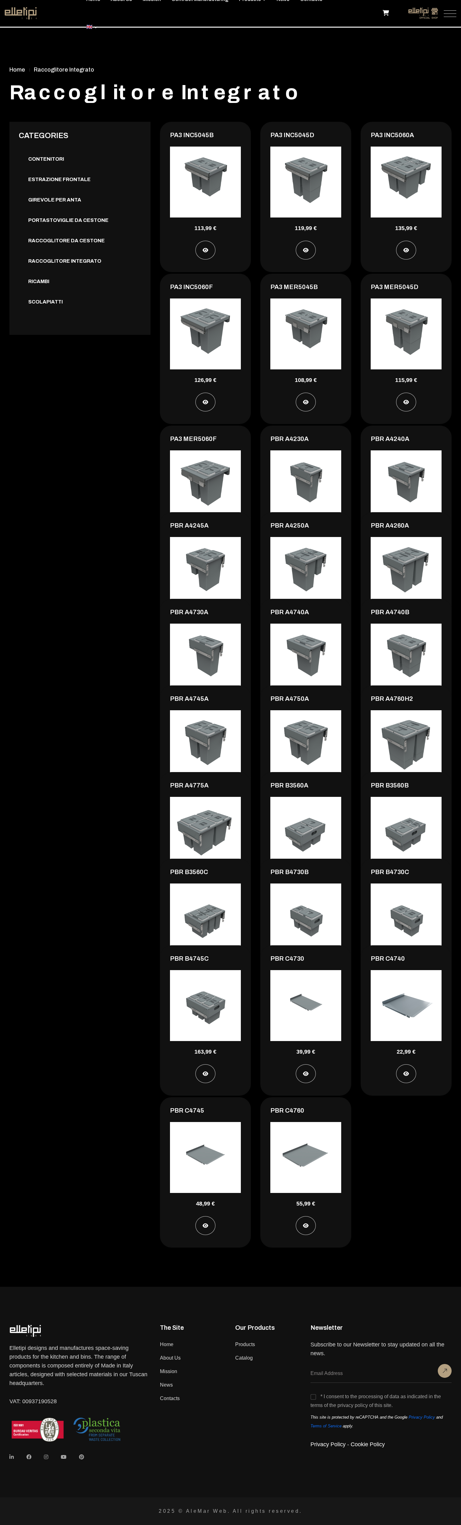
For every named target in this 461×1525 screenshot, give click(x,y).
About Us (170, 1358)
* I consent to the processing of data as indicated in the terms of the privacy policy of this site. (375, 1401)
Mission (168, 1371)
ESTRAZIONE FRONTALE (59, 179)
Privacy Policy (422, 1417)
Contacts (170, 1398)
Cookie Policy (368, 1444)
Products (245, 1344)
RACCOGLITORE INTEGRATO (64, 261)
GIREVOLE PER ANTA (54, 199)
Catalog (244, 1358)
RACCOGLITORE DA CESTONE (66, 240)
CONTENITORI (46, 159)
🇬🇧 (89, 27)
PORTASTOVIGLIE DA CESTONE (68, 220)
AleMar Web (207, 1511)
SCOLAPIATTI (45, 301)
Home (166, 1344)
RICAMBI (38, 281)
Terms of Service (326, 1426)
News (166, 1385)
